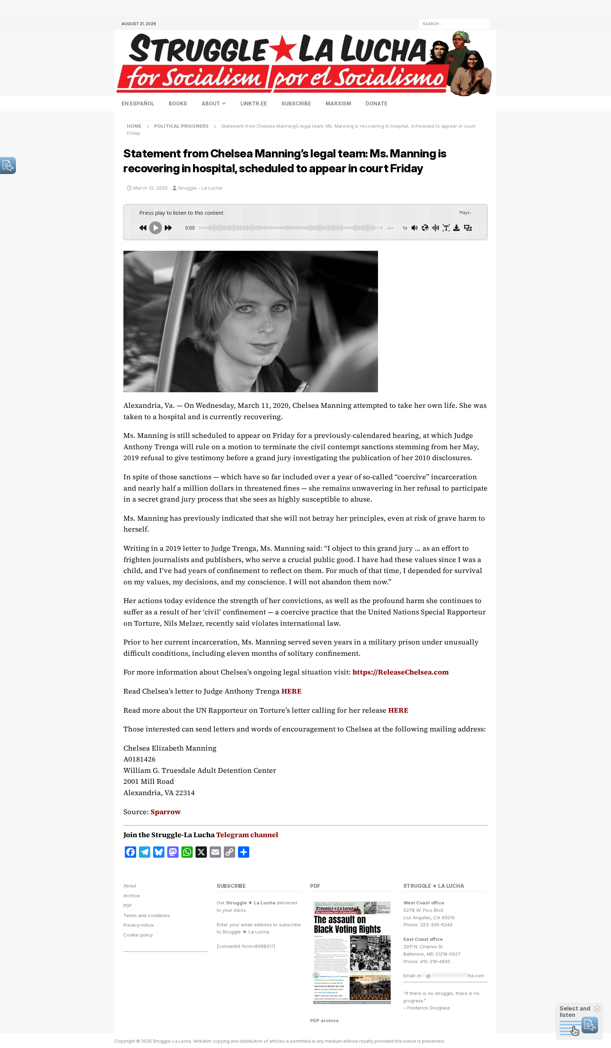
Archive (131, 895)
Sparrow (166, 812)
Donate (377, 103)
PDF (127, 905)
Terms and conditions (146, 915)
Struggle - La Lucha (200, 188)
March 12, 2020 (150, 188)
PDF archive (324, 1020)
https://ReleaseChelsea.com (401, 672)
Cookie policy (137, 935)
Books (178, 103)
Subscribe (296, 103)
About (211, 103)
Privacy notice (138, 925)
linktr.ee (253, 103)
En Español (138, 103)
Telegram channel (247, 835)
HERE (291, 691)
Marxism (338, 103)
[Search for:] (454, 23)
